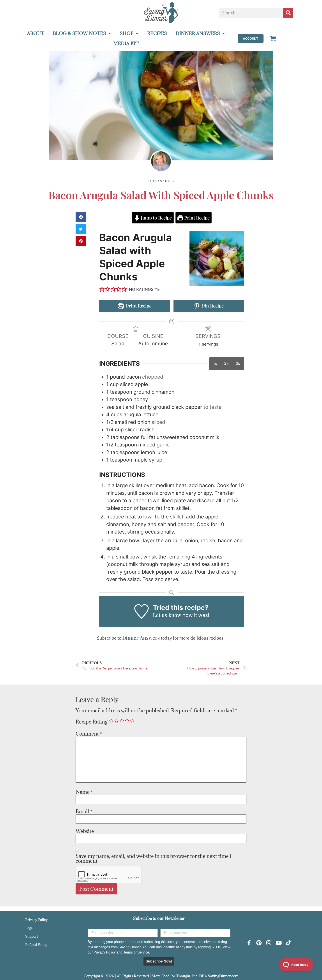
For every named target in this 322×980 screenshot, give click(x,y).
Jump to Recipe (156, 218)
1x (215, 363)
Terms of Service (136, 952)
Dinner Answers (141, 637)
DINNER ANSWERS (198, 33)
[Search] (288, 13)
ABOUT (35, 33)
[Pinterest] (259, 942)
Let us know (167, 614)
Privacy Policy (36, 919)
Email (84, 811)
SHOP (126, 33)
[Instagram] (268, 942)
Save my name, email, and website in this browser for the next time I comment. (154, 858)
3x (238, 363)
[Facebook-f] (249, 942)
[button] (81, 217)
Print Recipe (196, 218)
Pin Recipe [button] (212, 306)
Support (31, 936)
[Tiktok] (288, 942)
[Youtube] (278, 942)
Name (84, 791)
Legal (29, 928)
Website (85, 831)
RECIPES (157, 33)
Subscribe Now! (159, 961)
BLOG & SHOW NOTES (79, 33)
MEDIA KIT (126, 43)
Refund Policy (36, 944)
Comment (89, 733)
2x (226, 363)
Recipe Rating (92, 721)
